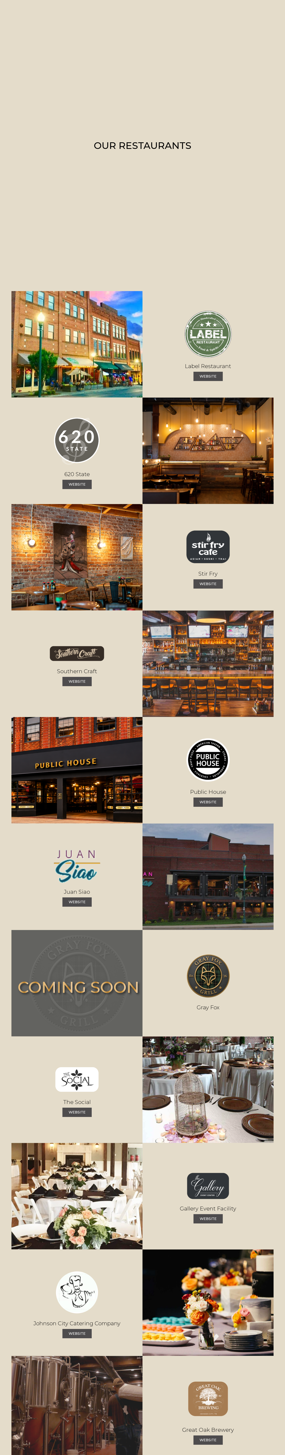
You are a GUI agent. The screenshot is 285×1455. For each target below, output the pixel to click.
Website (205, 377)
